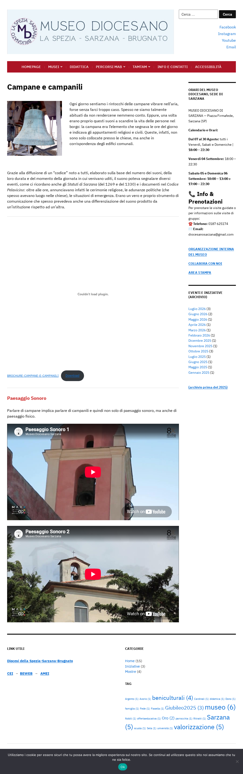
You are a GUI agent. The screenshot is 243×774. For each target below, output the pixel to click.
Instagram (227, 33)
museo (220, 706)
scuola (140, 728)
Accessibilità (208, 66)
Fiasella (157, 708)
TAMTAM (140, 66)
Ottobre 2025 (198, 351)
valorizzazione (199, 727)
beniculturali (172, 697)
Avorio (145, 699)
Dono (230, 699)
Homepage (31, 66)
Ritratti (199, 718)
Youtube (229, 40)
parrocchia (184, 718)
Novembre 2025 (200, 346)
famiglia (132, 708)
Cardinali (201, 699)
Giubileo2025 (184, 708)
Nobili (130, 718)
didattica (217, 699)
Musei (53, 66)
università (165, 728)
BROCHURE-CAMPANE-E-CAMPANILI (33, 375)
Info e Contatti (173, 66)
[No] (237, 761)
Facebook (228, 27)
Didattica (79, 66)
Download (72, 375)
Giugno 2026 (197, 314)
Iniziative (132, 666)
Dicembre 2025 (199, 340)
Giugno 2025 (197, 362)
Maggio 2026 (197, 319)
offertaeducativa (149, 718)
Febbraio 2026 (199, 335)
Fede (145, 708)
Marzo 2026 (197, 330)
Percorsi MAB (109, 66)
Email (231, 47)
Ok (123, 767)
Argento (132, 699)
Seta (151, 728)
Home (130, 661)
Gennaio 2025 (198, 372)
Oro (168, 718)
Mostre (130, 671)
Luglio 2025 (197, 357)
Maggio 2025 (197, 367)
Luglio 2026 (197, 309)
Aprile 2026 (197, 325)
